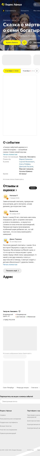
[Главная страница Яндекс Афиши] (3, 4)
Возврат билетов (5, 426)
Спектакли (34, 387)
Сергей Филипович (26, 162)
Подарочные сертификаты (9, 422)
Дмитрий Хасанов (26, 166)
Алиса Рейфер (24, 164)
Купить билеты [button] (12, 42)
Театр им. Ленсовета (10, 311)
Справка (3, 415)
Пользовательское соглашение (10, 419)
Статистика (30, 450)
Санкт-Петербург (8, 387)
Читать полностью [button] (10, 154)
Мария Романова (25, 159)
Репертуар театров (23, 387)
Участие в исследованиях (8, 430)
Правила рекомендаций (8, 433)
